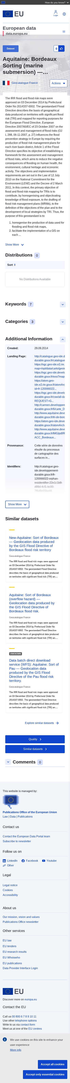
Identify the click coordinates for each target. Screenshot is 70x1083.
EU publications (12, 963)
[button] (57, 2)
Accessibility (10, 895)
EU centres (35, 1028)
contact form (27, 1024)
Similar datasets (33, 749)
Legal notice (10, 885)
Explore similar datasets (42, 723)
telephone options (26, 1020)
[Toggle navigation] (63, 31)
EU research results (15, 951)
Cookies (8, 890)
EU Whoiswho (11, 957)
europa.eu (31, 999)
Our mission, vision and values (21, 917)
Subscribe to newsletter (17, 841)
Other (10, 865)
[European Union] (34, 991)
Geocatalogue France (25, 82)
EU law (7, 940)
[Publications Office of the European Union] (34, 801)
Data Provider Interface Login (20, 968)
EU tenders (9, 946)
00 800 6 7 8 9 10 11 (24, 1016)
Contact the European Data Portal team (26, 836)
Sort (10, 264)
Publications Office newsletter (20, 921)
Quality (33, 739)
